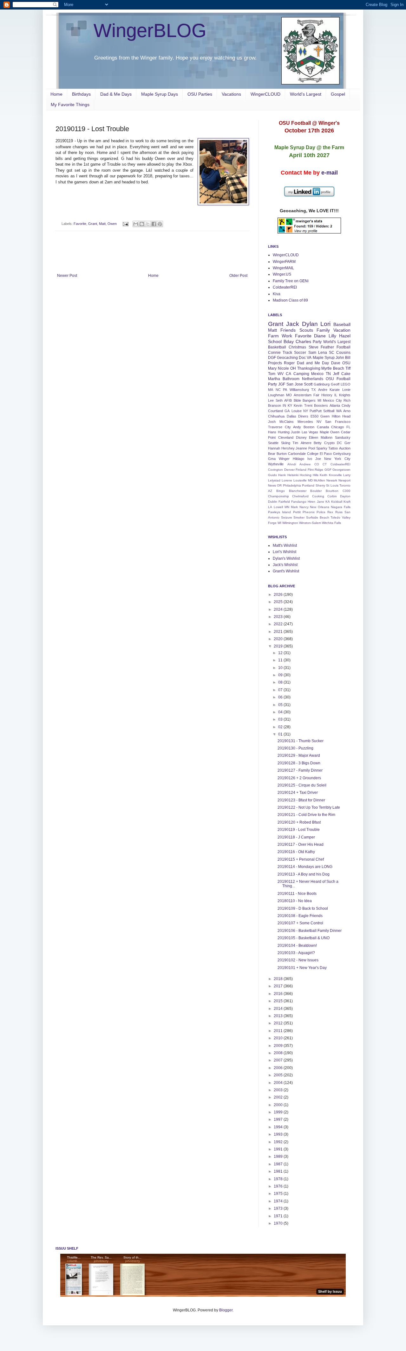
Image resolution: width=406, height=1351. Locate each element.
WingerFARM (284, 261)
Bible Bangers (305, 400)
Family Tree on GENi (291, 281)
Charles (303, 341)
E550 (314, 416)
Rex (330, 512)
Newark (331, 480)
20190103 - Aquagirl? (296, 953)
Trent (308, 405)
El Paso (326, 454)
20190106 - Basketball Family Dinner (310, 930)
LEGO (345, 384)
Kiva (276, 294)
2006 (279, 1068)
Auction (344, 448)
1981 (279, 1171)
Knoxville (335, 475)
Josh (272, 422)
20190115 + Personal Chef (301, 859)
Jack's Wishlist (285, 565)
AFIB (288, 400)
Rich (347, 400)
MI (319, 400)
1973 (279, 1208)
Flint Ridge (316, 469)
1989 (279, 1156)
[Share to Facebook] (154, 224)
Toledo (335, 517)
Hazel (344, 335)
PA (285, 390)
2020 (279, 639)
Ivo (309, 459)
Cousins (343, 352)
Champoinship (278, 496)
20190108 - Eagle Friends (300, 916)
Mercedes (305, 422)
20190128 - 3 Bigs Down (299, 763)
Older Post (238, 275)
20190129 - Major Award (299, 755)
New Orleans (319, 507)
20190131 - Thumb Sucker (301, 741)
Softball (328, 411)
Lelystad (274, 480)
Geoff (335, 384)
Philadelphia (292, 485)
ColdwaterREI (285, 287)
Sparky (321, 448)
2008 (279, 1053)
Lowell (278, 507)
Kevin (298, 405)
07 (281, 690)
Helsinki (292, 475)
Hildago (298, 459)
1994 (279, 1127)
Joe (318, 459)
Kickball (336, 501)
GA (287, 411)
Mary (272, 368)
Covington (275, 469)
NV (319, 422)
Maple (324, 432)
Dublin (272, 501)
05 (281, 705)
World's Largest (305, 94)
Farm (273, 335)
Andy (297, 427)
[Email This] (136, 224)
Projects (275, 363)
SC (331, 352)
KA (327, 501)
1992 (279, 1142)
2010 (279, 1038)
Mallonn (326, 437)
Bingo (280, 491)
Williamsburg (299, 390)
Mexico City (332, 400)
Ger (347, 443)
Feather (327, 347)
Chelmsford (300, 496)
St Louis (332, 485)
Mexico (317, 374)
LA (270, 507)
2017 (279, 986)
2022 (279, 624)
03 (281, 719)
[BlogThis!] (142, 224)
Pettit (297, 512)
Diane (320, 335)
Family (323, 330)
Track (287, 352)
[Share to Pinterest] (160, 224)
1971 (279, 1216)
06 (281, 697)
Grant (92, 224)
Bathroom (291, 379)
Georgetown (341, 469)
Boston (309, 427)
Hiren (311, 501)
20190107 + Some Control (300, 923)
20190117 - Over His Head (301, 844)
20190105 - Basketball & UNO (304, 938)
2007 (279, 1060)
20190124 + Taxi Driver (298, 792)
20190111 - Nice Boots (297, 893)
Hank (282, 475)
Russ (339, 512)
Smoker (298, 517)
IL (335, 395)
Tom (271, 374)
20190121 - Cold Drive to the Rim (306, 815)
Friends (288, 330)
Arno (346, 411)
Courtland (275, 411)
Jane (320, 501)
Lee (271, 400)
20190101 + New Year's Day (302, 967)
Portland (308, 485)
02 (281, 727)
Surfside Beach (317, 517)
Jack (292, 324)
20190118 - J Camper (296, 837)
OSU (346, 363)
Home (56, 94)
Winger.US (282, 274)
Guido (272, 475)
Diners (303, 416)
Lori (325, 324)
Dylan (310, 324)
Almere (306, 443)
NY (305, 411)
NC (278, 390)
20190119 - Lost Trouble (299, 829)
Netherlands (312, 379)
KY (290, 405)
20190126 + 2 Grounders (299, 778)
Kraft (347, 501)
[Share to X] (148, 224)
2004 (279, 1082)
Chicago (337, 427)
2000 (279, 1105)
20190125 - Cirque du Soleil (302, 785)
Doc (302, 357)
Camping (301, 374)
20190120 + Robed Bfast (299, 822)
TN (328, 374)
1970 (279, 1223)
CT (325, 464)
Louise (296, 411)
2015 (279, 1001)
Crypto (329, 443)
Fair (316, 395)
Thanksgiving (308, 368)
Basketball (277, 347)
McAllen (319, 480)
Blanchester (297, 491)
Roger (289, 363)
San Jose (294, 384)
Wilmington (290, 523)
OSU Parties (199, 94)
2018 (279, 979)
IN (284, 405)
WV (281, 374)
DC (339, 443)
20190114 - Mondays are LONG (305, 866)
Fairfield (284, 501)
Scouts (306, 330)
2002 (279, 1097)
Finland (301, 469)
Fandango (298, 501)
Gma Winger (279, 459)
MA (270, 390)
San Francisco (337, 422)
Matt (102, 224)
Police (321, 512)
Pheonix (309, 512)
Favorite (80, 224)
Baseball (341, 324)
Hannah (274, 448)
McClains (286, 422)
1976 (279, 1186)
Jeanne (301, 448)
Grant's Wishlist (286, 571)
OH (293, 368)
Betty (318, 443)
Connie (274, 352)
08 (281, 682)
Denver (289, 469)
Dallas (291, 416)
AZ (270, 491)
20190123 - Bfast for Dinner (301, 800)
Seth (279, 400)
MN (287, 507)
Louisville (300, 480)
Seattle (273, 443)
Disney (301, 437)
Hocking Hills (309, 475)
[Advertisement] (152, 255)
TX (313, 390)
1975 (279, 1193)
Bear (271, 454)
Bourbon (332, 491)
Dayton (345, 496)
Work (287, 335)
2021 (279, 631)
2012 (279, 1023)
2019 (279, 646)
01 (281, 734)
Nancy (304, 507)
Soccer (300, 352)
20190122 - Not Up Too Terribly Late (309, 807)
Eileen (313, 437)
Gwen (325, 416)
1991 (279, 1149)
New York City (337, 459)
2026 (279, 594)
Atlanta (335, 405)
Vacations (231, 94)
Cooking (318, 496)
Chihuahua (276, 416)
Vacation (341, 330)
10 (281, 668)
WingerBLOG (150, 30)
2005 (279, 1075)
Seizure (286, 517)
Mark (294, 507)
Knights (344, 395)
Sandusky (342, 437)
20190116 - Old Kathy (296, 852)
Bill (347, 357)
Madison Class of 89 (290, 300)
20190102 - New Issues (298, 960)
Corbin (332, 496)
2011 (279, 1031)
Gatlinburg (322, 384)
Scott (308, 384)
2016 (279, 993)
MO (289, 395)
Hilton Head (341, 416)
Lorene (287, 480)
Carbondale (297, 454)
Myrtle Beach (332, 368)
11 (281, 660)
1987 (279, 1164)
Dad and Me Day (313, 363)
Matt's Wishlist (285, 545)
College (312, 454)
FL (348, 427)
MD (310, 480)
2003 (279, 1090)
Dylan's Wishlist (286, 558)
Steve (313, 347)
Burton (282, 454)
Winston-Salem (310, 523)
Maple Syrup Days (159, 94)
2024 (279, 609)
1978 (279, 1179)
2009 (279, 1045)
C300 (346, 491)
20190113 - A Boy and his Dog (304, 874)
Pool (311, 448)
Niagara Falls (340, 507)
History (326, 395)
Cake (345, 374)
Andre (322, 390)
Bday (289, 341)
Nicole (283, 368)
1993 (279, 1134)
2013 (279, 1016)
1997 (279, 1119)
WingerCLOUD (265, 94)
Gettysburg (341, 454)
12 (281, 653)
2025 (279, 602)
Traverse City (279, 427)
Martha (274, 379)
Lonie (346, 390)
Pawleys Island (279, 512)
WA (339, 411)
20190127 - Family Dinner (300, 770)
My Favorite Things (70, 104)
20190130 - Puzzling (295, 748)
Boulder (316, 491)
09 (281, 675)
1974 (279, 1201)
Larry (346, 475)
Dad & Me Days (116, 94)
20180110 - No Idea (295, 901)
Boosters (321, 405)
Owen (112, 224)
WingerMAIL (283, 268)
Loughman (276, 395)
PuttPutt (316, 411)
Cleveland (285, 437)
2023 (279, 617)
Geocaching (287, 357)
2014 (279, 1008)
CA (288, 374)
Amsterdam (302, 395)
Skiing (285, 443)
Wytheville (276, 464)
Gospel (338, 94)
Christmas (297, 347)
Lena (322, 352)
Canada (323, 427)
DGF (272, 357)
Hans (272, 432)
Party (317, 342)
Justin (295, 432)
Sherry (320, 485)
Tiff (347, 368)
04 (281, 712)
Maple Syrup (324, 357)
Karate (335, 390)
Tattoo (333, 448)
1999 (279, 1112)
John (340, 357)
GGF (327, 469)
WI (279, 523)
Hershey (288, 448)
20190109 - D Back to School (303, 908)
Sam (312, 352)
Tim (295, 443)
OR (279, 485)
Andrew (305, 464)
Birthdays (81, 94)
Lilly (332, 335)
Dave (335, 363)
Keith (323, 475)
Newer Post (67, 275)
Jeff (336, 374)
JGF (281, 384)
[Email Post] (125, 224)
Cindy (346, 405)
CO (316, 464)
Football (343, 347)
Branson (274, 405)
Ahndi (291, 464)
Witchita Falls (331, 523)
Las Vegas (310, 432)
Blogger (225, 1310)
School (275, 341)
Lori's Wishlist (284, 552)
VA (309, 357)
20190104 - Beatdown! (297, 945)
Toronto (344, 485)
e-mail (329, 172)
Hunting (284, 432)
